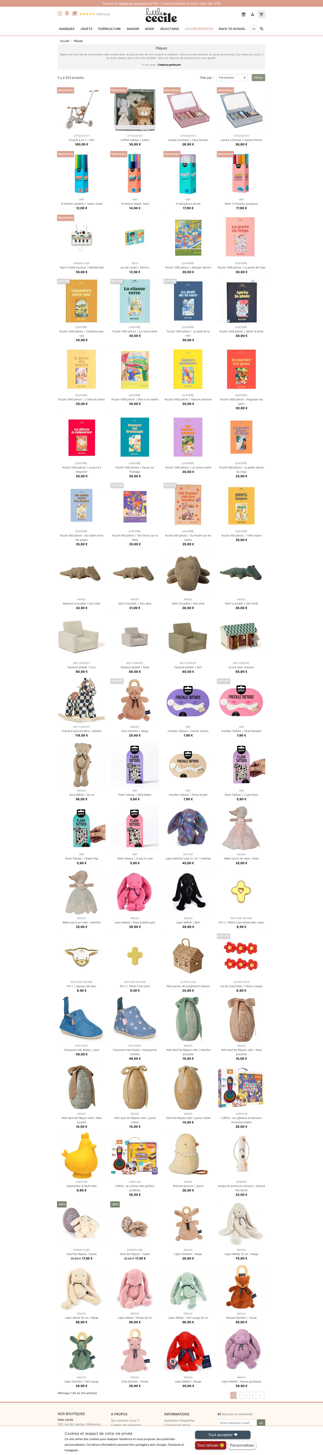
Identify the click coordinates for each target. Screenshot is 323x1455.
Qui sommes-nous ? (125, 1420)
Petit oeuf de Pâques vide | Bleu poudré (81, 1118)
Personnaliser (242, 1445)
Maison (133, 29)
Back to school (232, 29)
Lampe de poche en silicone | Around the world (241, 1186)
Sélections (169, 29)
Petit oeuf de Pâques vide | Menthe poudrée (188, 1050)
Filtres (258, 77)
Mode (149, 29)
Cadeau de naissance (126, 1425)
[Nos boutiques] (68, 14)
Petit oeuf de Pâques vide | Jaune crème (135, 1118)
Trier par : (206, 77)
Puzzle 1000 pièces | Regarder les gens (241, 399)
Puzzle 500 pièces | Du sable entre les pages (81, 536)
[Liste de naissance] (243, 14)
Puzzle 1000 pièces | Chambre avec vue (81, 331)
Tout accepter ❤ (223, 1435)
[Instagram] (60, 14)
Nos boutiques (71, 1414)
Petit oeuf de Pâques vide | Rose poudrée (241, 1050)
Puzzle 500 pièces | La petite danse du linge (241, 467)
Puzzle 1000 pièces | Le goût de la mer (188, 331)
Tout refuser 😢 (210, 1445)
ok (261, 1423)
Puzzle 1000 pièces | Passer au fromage (135, 467)
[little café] (74, 14)
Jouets (86, 29)
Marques (66, 29)
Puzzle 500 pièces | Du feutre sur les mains (188, 536)
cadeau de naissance (132, 3)
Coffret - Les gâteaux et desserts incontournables (241, 1118)
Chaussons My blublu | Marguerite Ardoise (135, 1050)
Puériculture (109, 29)
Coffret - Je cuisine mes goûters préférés (135, 1186)
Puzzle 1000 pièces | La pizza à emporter (81, 467)
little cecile (65, 1420)
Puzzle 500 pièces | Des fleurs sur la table (135, 536)
